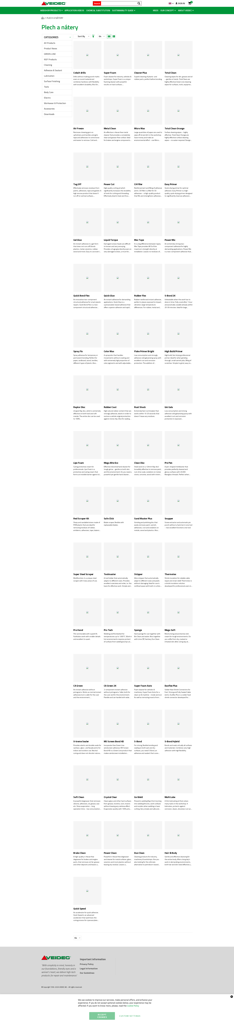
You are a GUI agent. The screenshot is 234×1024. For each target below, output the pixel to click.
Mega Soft (170, 630)
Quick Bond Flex (81, 295)
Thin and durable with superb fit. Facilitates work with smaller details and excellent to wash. (86, 636)
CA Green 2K (110, 685)
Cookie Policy (133, 1005)
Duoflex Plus (171, 685)
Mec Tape (139, 240)
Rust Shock (140, 407)
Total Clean (170, 72)
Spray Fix (78, 351)
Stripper (138, 574)
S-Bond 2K (170, 295)
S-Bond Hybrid (172, 741)
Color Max (109, 351)
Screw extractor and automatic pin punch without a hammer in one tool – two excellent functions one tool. (178, 525)
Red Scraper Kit (81, 518)
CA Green (78, 685)
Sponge (138, 630)
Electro (47, 97)
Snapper (169, 518)
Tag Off (77, 184)
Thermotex (170, 574)
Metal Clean (110, 128)
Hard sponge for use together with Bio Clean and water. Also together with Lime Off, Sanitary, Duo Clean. (147, 636)
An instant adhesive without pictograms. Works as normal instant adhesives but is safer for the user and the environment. (87, 693)
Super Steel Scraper (83, 574)
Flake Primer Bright (144, 351)
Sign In (181, 3)
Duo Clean (139, 853)
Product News (50, 48)
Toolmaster (110, 574)
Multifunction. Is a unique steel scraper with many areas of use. (85, 579)
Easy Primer (171, 184)
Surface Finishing (52, 81)
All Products (49, 43)
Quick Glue (109, 295)
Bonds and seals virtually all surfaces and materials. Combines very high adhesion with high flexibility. (178, 748)
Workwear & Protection (55, 103)
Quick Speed (79, 908)
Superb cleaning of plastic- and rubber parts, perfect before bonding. (148, 78)
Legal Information (89, 968)
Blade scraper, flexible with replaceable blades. (114, 523)
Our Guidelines (87, 973)
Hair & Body (171, 853)
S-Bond (138, 741)
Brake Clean (79, 853)
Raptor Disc (79, 407)
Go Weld (138, 797)
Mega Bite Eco (111, 463)
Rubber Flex (140, 295)
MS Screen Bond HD (114, 741)
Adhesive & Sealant (53, 70)
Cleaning (48, 65)
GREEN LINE (50, 54)
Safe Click (109, 518)
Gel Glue (77, 240)
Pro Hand (78, 630)
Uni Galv (169, 407)
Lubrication (49, 75)
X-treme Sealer (81, 741)
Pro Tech (108, 630)
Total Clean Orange (174, 128)
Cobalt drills (79, 72)
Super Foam (110, 72)
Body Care (48, 92)
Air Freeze (78, 128)
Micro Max (139, 128)
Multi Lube (170, 797)
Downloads (49, 114)
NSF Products (50, 59)
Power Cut (109, 184)
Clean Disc (139, 463)
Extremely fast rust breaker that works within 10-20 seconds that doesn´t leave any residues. (146, 413)
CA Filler (138, 184)
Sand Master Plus (143, 518)
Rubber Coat (110, 407)
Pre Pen (168, 463)
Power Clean (110, 853)
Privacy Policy (86, 964)
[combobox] (121, 3)
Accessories (49, 108)
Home (42, 18)
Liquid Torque (111, 240)
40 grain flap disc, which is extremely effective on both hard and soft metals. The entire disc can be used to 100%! (87, 415)
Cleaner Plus (140, 72)
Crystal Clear (110, 797)
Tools (46, 86)
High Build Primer (174, 351)
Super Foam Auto (143, 685)
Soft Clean (78, 797)
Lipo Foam (78, 463)
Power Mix (170, 240)
